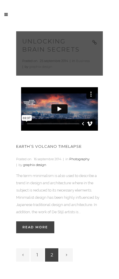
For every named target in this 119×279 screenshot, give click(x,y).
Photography (79, 159)
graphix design (40, 67)
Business (83, 61)
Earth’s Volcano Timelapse (49, 146)
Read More (35, 227)
